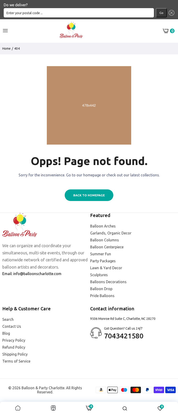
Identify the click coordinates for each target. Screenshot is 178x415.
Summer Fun (100, 254)
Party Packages (103, 261)
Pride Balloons (102, 296)
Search (8, 319)
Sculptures (99, 275)
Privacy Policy (13, 340)
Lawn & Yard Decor (106, 268)
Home (6, 48)
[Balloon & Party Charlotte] (71, 31)
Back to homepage (89, 195)
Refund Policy (13, 347)
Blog (6, 333)
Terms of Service (16, 361)
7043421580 (123, 336)
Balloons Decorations (108, 282)
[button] (170, 12)
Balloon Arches (103, 226)
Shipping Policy (15, 354)
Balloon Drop (101, 289)
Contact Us (11, 326)
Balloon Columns (104, 240)
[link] (18, 408)
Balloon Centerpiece (107, 247)
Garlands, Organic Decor (110, 233)
